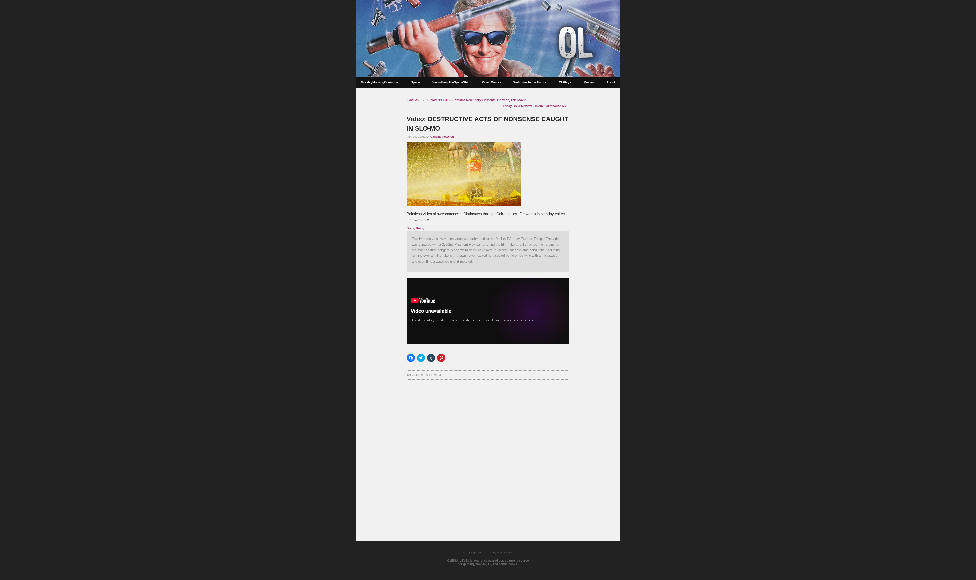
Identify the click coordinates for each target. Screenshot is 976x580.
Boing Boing (415, 228)
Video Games (491, 82)
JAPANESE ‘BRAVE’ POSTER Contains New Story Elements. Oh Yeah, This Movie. (468, 100)
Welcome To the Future (529, 82)
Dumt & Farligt (428, 375)
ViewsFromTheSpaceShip (450, 82)
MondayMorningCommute (379, 82)
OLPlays (565, 82)
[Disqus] (488, 453)
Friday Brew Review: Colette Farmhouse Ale (535, 106)
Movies (589, 82)
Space (415, 82)
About (610, 82)
